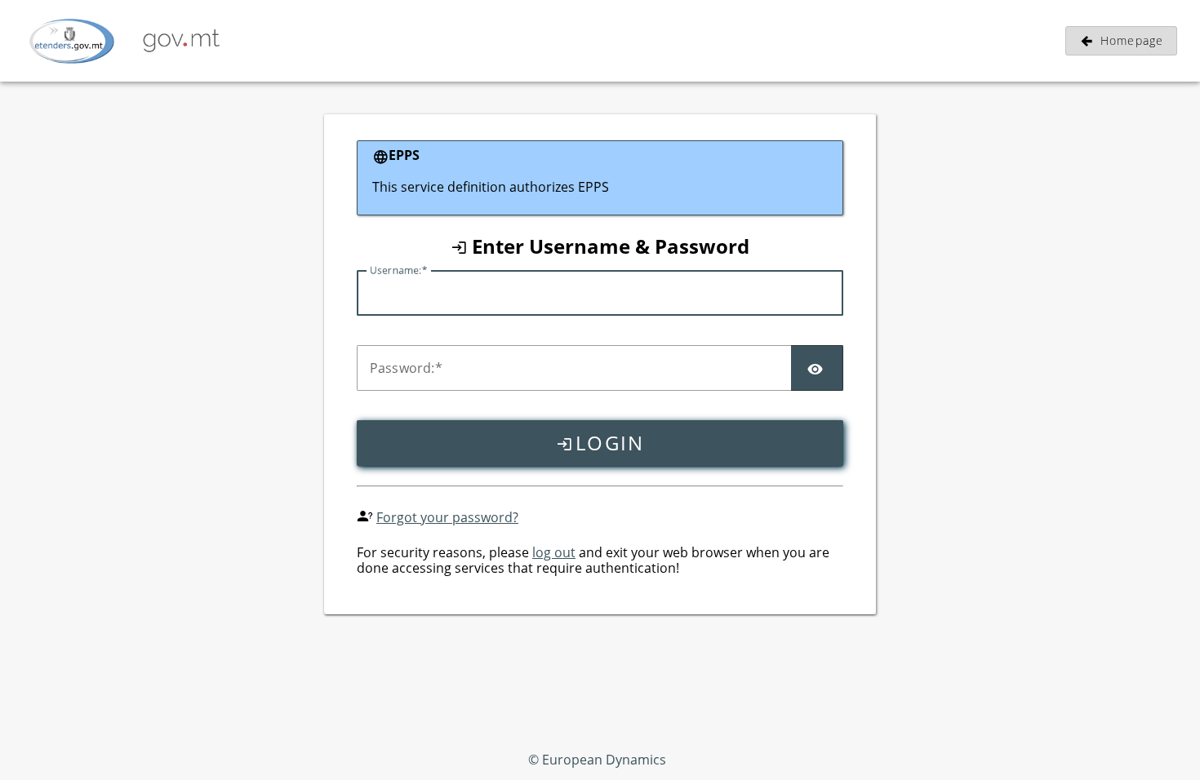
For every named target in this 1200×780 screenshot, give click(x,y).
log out (554, 552)
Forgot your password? (447, 517)
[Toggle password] (817, 368)
